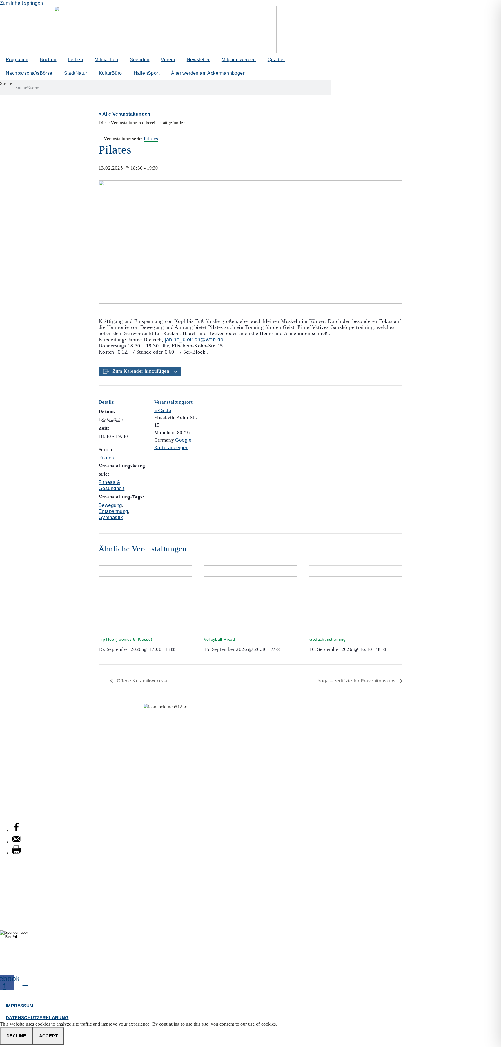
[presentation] (145, 596)
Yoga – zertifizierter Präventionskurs (357, 680)
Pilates (106, 457)
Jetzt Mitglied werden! (165, 968)
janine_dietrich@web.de (193, 340)
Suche (6, 83)
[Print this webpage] (16, 852)
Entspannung (113, 511)
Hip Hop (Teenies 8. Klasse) (125, 639)
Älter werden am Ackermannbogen (208, 73)
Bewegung (110, 505)
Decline (16, 1035)
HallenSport (146, 73)
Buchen (48, 59)
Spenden (140, 59)
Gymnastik (111, 517)
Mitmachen (106, 59)
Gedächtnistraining (327, 639)
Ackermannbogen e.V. (24, 712)
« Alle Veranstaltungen (124, 114)
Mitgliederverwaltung (22, 742)
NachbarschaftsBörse (29, 73)
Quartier (276, 59)
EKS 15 (162, 410)
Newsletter (198, 59)
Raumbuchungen (18, 771)
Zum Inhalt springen (21, 3)
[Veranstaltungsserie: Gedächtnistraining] (388, 649)
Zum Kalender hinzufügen (140, 371)
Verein (168, 59)
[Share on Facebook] (16, 830)
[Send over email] (16, 841)
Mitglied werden (239, 59)
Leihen (75, 59)
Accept (48, 1035)
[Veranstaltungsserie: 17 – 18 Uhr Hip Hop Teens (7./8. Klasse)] (177, 649)
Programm (17, 59)
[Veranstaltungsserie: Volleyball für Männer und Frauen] (283, 649)
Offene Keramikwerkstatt (143, 680)
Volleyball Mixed (219, 639)
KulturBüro (110, 73)
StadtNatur (75, 73)
